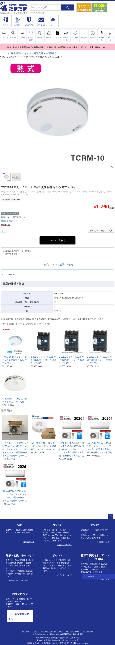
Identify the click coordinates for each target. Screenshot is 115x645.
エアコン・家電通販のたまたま (15, 53)
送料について (29, 542)
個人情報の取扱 (72, 631)
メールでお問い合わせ (19, 616)
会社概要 (25, 631)
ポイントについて (64, 575)
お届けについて (103, 542)
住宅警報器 (51, 53)
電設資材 (38, 53)
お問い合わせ (87, 631)
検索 (67, 7)
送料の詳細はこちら (9, 221)
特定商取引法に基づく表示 (52, 631)
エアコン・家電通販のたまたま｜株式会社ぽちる (52, 643)
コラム (35, 631)
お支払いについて (64, 545)
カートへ (90, 576)
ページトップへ (110, 516)
